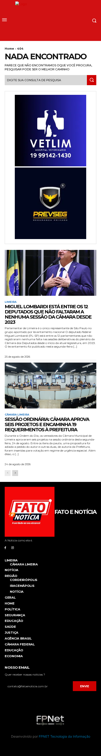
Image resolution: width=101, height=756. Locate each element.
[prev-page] (8, 473)
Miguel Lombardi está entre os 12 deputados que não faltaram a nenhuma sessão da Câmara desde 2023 (48, 314)
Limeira (10, 302)
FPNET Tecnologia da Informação (64, 736)
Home (9, 48)
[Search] (91, 80)
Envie (84, 686)
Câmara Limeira (17, 414)
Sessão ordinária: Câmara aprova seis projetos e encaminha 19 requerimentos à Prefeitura (47, 424)
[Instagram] (12, 547)
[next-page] (15, 473)
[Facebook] (5, 547)
